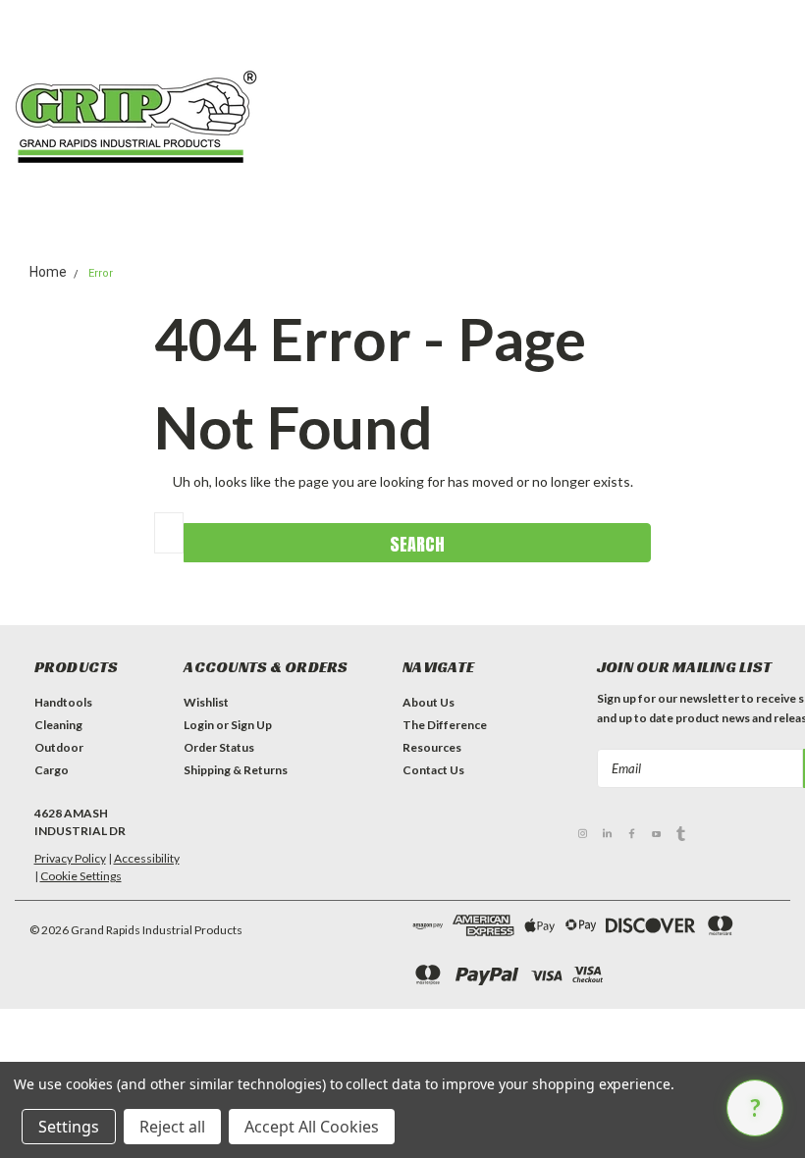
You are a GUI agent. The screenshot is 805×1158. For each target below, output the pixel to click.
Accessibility (147, 858)
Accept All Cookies (311, 1126)
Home (48, 272)
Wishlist (206, 702)
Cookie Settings (81, 875)
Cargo (51, 770)
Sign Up (251, 724)
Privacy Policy (70, 858)
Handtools (63, 702)
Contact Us (433, 770)
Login (199, 724)
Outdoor (58, 747)
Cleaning (58, 724)
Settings (68, 1126)
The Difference (444, 724)
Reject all (172, 1126)
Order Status (219, 747)
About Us (428, 702)
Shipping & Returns (236, 770)
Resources (431, 747)
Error (100, 273)
